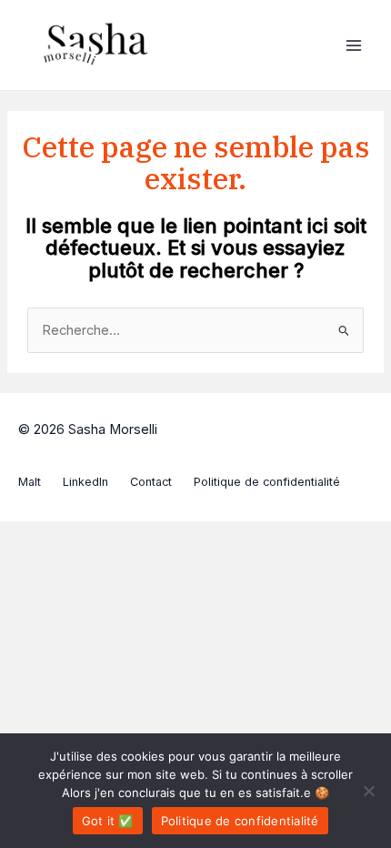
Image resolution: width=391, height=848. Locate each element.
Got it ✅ (108, 820)
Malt (29, 482)
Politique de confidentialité (267, 482)
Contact (151, 482)
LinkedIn (85, 482)
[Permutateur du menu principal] (354, 45)
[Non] (368, 791)
